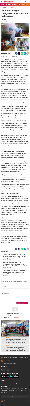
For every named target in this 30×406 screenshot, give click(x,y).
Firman (3, 19)
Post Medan (4, 7)
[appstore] (5, 377)
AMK (2, 401)
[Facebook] (16, 53)
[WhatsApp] (22, 53)
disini (23, 396)
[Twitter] (19, 53)
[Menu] (2, 1)
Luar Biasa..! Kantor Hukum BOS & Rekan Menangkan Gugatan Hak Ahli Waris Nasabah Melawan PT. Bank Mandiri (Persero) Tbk (14, 273)
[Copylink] (27, 53)
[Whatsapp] (5, 369)
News (11, 7)
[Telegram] (25, 53)
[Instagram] (8, 369)
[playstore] (14, 377)
